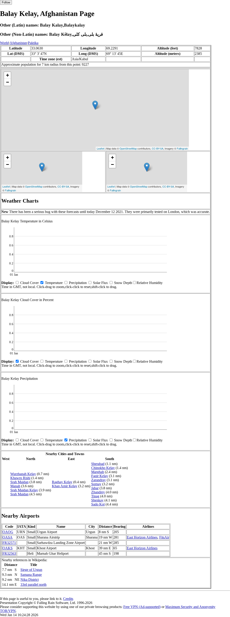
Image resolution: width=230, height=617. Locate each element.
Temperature (54, 283)
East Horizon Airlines (142, 537)
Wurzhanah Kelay (23, 474)
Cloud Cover (29, 283)
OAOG (7, 532)
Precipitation (78, 283)
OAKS (7, 548)
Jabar (95, 488)
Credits (68, 599)
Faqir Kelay (99, 476)
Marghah (97, 472)
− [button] (7, 82)
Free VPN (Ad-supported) (142, 607)
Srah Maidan (19, 482)
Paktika (33, 43)
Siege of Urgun (31, 570)
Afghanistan (18, 43)
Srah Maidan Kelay (24, 490)
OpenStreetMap (128, 148)
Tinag (95, 496)
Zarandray (98, 480)
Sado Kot (98, 504)
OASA (7, 537)
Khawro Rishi (20, 478)
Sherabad (97, 464)
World (4, 43)
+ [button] (7, 75)
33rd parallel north (33, 584)
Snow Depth (123, 283)
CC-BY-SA (157, 148)
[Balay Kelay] (95, 105)
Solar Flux (100, 283)
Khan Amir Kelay (64, 486)
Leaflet (100, 148)
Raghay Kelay (62, 482)
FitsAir (164, 537)
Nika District (29, 579)
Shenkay (97, 500)
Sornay (96, 484)
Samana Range (31, 575)
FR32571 (9, 543)
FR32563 (9, 553)
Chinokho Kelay (103, 468)
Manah (15, 486)
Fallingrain (182, 148)
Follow (6, 2)
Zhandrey (98, 492)
